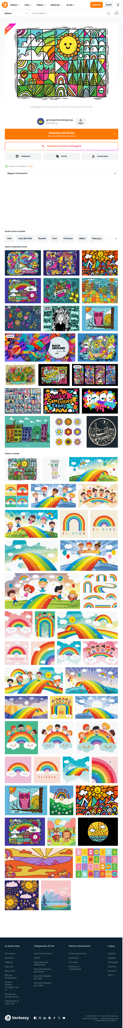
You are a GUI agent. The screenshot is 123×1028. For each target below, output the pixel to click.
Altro (108, 973)
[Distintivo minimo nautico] (98, 830)
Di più (70, 4)
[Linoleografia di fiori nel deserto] (102, 430)
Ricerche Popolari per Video (42, 982)
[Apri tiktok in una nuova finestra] (54, 1016)
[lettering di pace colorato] (100, 399)
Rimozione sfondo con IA (12, 993)
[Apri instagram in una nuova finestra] (40, 1016)
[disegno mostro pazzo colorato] (98, 346)
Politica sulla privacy (107, 1016)
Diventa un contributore (75, 966)
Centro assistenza (77, 951)
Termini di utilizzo (88, 1016)
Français (110, 969)
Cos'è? (30, 166)
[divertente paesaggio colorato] (100, 261)
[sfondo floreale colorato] (23, 317)
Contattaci (74, 956)
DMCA (37, 956)
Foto (27, 4)
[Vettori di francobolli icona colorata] (96, 861)
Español (110, 956)
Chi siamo (73, 960)
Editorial (55, 4)
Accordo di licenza (43, 951)
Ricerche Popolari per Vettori (42, 968)
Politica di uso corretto (103, 1018)
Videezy (8, 960)
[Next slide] (111, 237)
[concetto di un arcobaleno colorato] (93, 468)
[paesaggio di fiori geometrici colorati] (22, 468)
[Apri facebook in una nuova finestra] (35, 1016)
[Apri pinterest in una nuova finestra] (49, 1016)
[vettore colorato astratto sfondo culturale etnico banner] (40, 346)
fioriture (68, 236)
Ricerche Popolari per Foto (42, 975)
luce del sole (25, 236)
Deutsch (110, 964)
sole (9, 236)
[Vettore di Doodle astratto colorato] (61, 261)
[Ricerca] (108, 13)
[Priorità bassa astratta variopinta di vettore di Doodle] (23, 261)
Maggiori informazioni (17, 172)
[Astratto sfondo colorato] (54, 373)
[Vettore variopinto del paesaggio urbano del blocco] (100, 289)
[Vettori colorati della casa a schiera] (27, 430)
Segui (80, 123)
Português (111, 960)
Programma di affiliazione (41, 961)
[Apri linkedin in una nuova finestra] (45, 1016)
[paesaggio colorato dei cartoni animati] (23, 289)
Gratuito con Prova (61, 134)
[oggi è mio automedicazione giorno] (54, 468)
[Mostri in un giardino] (20, 373)
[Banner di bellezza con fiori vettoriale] (61, 289)
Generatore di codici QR (12, 1000)
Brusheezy (10, 951)
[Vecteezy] (5, 5)
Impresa (9, 964)
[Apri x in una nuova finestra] (59, 1016)
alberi (82, 236)
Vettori (13, 4)
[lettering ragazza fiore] (61, 317)
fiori (54, 236)
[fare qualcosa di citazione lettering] (61, 399)
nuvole (42, 236)
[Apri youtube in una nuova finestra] (64, 1016)
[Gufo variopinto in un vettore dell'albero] (100, 317)
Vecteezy (9, 956)
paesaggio (97, 236)
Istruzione (10, 969)
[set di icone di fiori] (68, 430)
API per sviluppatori (11, 974)
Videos (40, 4)
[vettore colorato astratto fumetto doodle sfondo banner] (95, 373)
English (109, 951)
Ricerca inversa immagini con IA (12, 984)
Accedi (109, 4)
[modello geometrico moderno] (23, 399)
